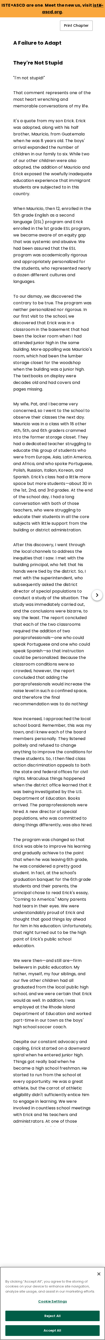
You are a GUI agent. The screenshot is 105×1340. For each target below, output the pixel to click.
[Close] (98, 1274)
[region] (52, 1303)
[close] (100, 5)
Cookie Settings (52, 1301)
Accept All (52, 1330)
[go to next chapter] (97, 595)
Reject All (52, 1315)
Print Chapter (76, 25)
